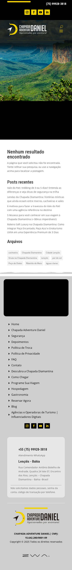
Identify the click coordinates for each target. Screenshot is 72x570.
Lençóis (44, 258)
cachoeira (13, 252)
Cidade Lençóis (53, 252)
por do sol (57, 258)
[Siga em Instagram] (27, 12)
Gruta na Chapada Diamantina (23, 258)
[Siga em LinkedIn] (47, 12)
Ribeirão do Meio (34, 263)
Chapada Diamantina (32, 252)
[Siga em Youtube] (40, 12)
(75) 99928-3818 (56, 4)
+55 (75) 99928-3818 (32, 449)
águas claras (52, 263)
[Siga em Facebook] (34, 12)
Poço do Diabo (15, 263)
